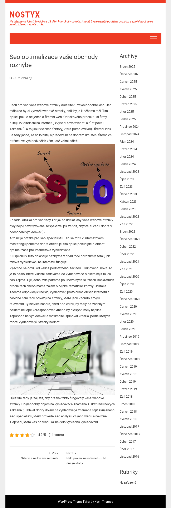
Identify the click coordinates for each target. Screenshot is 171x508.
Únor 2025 (127, 112)
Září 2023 (126, 186)
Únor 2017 (127, 449)
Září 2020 (126, 291)
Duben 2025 (128, 97)
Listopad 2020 (129, 276)
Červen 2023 (128, 194)
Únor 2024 (127, 157)
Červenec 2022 (130, 239)
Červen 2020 (128, 306)
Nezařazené (128, 482)
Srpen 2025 (127, 67)
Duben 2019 (128, 381)
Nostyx (25, 15)
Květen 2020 (128, 314)
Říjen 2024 (127, 142)
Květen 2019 (128, 374)
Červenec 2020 (130, 299)
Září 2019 (126, 351)
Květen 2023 (128, 201)
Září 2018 (126, 396)
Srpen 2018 (127, 404)
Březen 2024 (128, 149)
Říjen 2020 (127, 284)
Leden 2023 (128, 209)
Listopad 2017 (129, 426)
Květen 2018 (128, 419)
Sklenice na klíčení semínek (39, 455)
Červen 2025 (128, 82)
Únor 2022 (127, 254)
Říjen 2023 (127, 179)
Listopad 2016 (129, 456)
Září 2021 (126, 269)
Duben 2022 (128, 246)
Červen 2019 (128, 366)
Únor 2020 (127, 321)
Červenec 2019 (130, 359)
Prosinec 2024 (129, 127)
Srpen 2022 (127, 231)
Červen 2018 (128, 411)
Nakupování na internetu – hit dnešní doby (86, 458)
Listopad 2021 (129, 261)
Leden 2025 (128, 119)
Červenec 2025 (130, 74)
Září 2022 (126, 224)
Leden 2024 (128, 164)
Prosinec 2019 (129, 336)
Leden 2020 (128, 329)
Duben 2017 (128, 441)
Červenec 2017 (130, 434)
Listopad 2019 (129, 344)
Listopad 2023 (129, 171)
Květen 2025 (128, 89)
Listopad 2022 (129, 216)
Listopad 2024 (129, 134)
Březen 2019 (128, 389)
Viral (87, 501)
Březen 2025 (128, 104)
